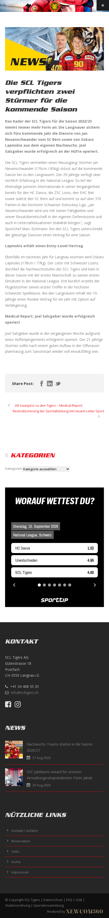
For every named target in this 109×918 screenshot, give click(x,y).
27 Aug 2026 (41, 757)
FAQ (69, 899)
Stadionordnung (17, 905)
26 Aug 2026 (41, 785)
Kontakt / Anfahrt (24, 830)
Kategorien (13, 468)
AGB (79, 899)
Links (15, 851)
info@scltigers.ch (25, 692)
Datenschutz (53, 899)
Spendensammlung (48, 905)
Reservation (20, 841)
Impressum (20, 872)
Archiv (16, 862)
